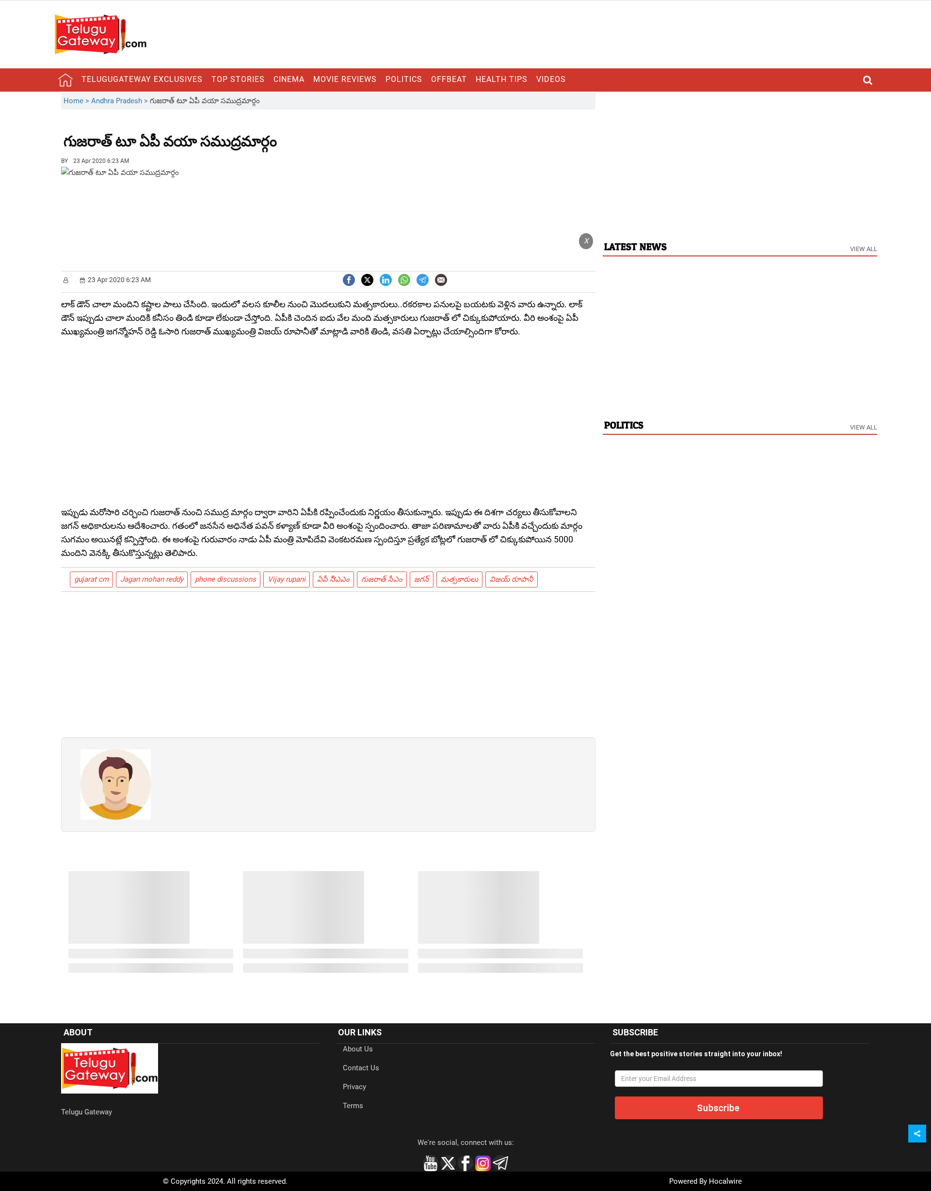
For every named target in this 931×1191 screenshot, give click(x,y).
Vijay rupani (286, 579)
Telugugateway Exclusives (142, 79)
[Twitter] (367, 279)
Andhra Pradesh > (120, 100)
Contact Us (361, 1068)
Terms (353, 1105)
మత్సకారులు (459, 579)
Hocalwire (725, 1181)
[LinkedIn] (386, 279)
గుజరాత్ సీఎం (381, 579)
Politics (403, 79)
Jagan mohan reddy (151, 579)
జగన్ (421, 579)
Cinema (289, 79)
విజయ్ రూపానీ (511, 579)
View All (863, 249)
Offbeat (449, 79)
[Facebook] (349, 279)
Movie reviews (345, 79)
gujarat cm (91, 579)
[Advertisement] (330, 134)
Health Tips (502, 79)
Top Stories (238, 79)
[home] (65, 80)
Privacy (354, 1086)
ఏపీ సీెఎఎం (333, 579)
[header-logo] (100, 34)
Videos (551, 79)
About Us (358, 1049)
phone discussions (225, 579)
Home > (77, 100)
